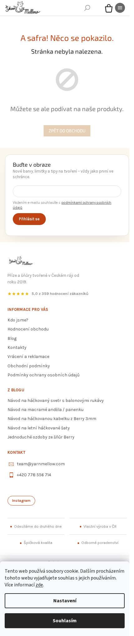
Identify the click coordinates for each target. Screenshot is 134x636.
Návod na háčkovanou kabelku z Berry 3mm (51, 418)
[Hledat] (87, 8)
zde (39, 584)
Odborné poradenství (99, 543)
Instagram (21, 500)
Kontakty (16, 347)
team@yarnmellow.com (41, 464)
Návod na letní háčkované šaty (38, 428)
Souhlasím (65, 620)
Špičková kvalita (38, 543)
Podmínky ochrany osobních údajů (43, 375)
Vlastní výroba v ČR (100, 526)
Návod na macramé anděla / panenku (45, 409)
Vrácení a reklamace (28, 356)
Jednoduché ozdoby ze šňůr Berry (40, 437)
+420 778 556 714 (34, 474)
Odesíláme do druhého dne (38, 526)
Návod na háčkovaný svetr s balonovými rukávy (55, 400)
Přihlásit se (29, 219)
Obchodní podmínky (28, 366)
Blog (12, 338)
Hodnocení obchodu (28, 329)
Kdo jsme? (17, 320)
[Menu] (120, 8)
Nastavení (64, 600)
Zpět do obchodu (67, 130)
